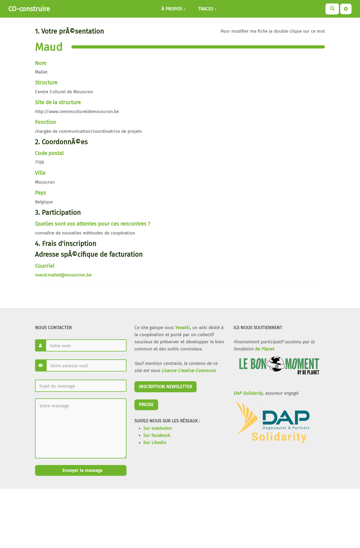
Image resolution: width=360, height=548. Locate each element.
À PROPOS (172, 9)
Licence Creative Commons (188, 370)
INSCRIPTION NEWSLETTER (165, 386)
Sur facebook (156, 435)
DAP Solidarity (247, 393)
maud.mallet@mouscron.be (63, 275)
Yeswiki (182, 327)
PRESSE (146, 404)
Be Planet (264, 349)
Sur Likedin (154, 442)
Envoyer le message (82, 470)
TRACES (205, 9)
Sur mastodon (157, 428)
